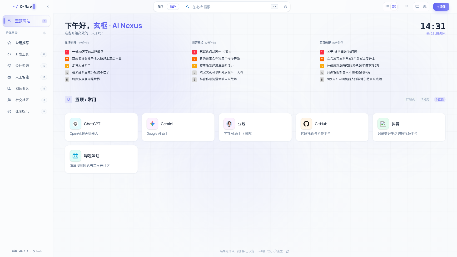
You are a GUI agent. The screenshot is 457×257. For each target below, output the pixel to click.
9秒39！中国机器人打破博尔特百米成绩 (354, 79)
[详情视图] (394, 6)
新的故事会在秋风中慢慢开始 (220, 59)
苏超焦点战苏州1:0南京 (216, 52)
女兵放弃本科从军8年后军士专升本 (351, 59)
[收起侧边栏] (48, 6)
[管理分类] (44, 32)
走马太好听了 (81, 66)
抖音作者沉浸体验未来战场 (218, 79)
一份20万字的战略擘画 (88, 52)
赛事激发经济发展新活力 (217, 66)
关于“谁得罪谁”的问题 (342, 52)
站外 (173, 7)
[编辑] (131, 119)
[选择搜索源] (187, 7)
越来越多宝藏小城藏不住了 (90, 72)
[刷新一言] (287, 251)
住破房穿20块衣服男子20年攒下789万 (353, 66)
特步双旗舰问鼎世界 (86, 79)
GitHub (37, 251)
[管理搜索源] (285, 6)
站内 (161, 7)
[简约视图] (387, 6)
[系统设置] (425, 6)
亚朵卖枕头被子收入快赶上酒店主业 (97, 59)
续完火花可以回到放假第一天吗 (221, 72)
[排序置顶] (406, 6)
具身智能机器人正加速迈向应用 (348, 72)
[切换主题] (417, 6)
